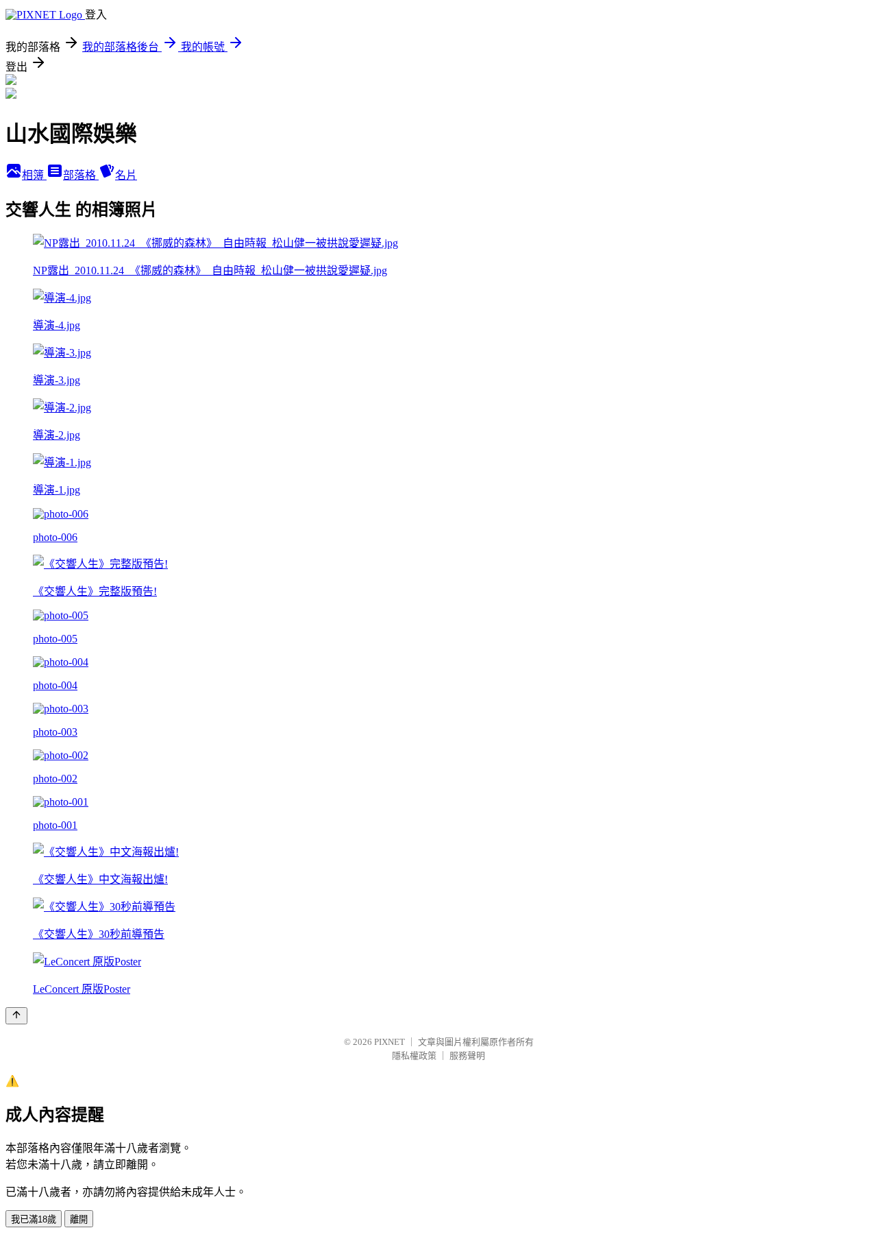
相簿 (34, 175)
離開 (79, 1219)
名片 (126, 175)
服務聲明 (467, 1055)
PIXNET (389, 1042)
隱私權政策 (414, 1055)
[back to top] (16, 1015)
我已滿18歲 (33, 1219)
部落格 (81, 175)
